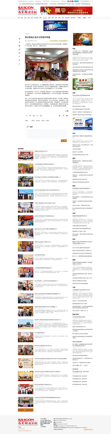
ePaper (75, 368)
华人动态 (45, 17)
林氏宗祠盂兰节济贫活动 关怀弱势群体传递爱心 (47, 177)
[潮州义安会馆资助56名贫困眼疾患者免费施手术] (25, 298)
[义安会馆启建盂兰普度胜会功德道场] (25, 168)
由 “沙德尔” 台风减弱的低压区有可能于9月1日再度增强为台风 (83, 343)
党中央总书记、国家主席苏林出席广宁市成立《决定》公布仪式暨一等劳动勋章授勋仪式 (51, 4)
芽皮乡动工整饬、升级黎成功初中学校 (81, 204)
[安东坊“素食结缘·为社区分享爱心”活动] (25, 207)
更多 (25, 410)
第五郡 (33, 120)
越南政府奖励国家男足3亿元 (80, 214)
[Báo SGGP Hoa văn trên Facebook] (68, 1)
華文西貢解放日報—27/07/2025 (80, 383)
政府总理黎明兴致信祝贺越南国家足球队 (82, 227)
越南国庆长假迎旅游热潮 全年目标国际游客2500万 (82, 336)
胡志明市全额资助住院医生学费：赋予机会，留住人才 (83, 273)
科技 (56, 17)
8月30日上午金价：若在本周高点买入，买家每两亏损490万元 (83, 144)
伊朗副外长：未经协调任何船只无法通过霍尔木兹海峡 (83, 174)
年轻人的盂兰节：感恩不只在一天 (80, 309)
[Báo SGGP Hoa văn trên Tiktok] (72, 1)
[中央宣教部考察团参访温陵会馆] (25, 272)
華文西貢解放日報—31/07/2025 (81, 370)
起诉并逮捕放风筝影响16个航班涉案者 (81, 108)
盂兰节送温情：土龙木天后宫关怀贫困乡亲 (46, 281)
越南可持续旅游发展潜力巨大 (79, 325)
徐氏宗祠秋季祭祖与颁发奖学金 (43, 384)
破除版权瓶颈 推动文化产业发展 (80, 302)
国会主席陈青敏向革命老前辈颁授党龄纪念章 (83, 66)
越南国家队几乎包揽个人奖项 (79, 230)
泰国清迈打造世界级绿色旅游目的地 (81, 181)
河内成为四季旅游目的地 (79, 315)
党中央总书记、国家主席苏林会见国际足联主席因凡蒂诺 (83, 233)
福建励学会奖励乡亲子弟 (41, 151)
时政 (22, 17)
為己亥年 (38, 120)
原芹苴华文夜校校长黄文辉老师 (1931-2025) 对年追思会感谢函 (51, 358)
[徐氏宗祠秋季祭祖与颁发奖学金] (25, 389)
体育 (53, 17)
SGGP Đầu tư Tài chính (55, 1)
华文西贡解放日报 (27, 10)
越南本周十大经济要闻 (78, 150)
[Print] (19, 53)
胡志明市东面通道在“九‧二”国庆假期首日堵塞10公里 (82, 358)
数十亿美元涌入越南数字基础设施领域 (81, 246)
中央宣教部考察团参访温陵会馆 (43, 268)
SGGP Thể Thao (46, 1)
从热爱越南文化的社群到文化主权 (81, 288)
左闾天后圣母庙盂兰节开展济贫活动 (44, 216)
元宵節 (42, 120)
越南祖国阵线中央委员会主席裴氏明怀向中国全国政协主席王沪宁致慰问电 (83, 69)
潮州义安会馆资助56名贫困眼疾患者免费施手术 (47, 293)
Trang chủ (19, 17)
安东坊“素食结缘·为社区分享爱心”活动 (45, 203)
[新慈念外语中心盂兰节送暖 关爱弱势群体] (25, 233)
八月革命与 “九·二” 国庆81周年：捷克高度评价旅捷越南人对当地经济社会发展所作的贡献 (83, 51)
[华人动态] (19, 63)
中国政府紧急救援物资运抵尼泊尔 (80, 171)
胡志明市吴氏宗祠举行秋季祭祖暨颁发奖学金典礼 (47, 397)
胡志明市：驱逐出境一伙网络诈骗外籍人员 (82, 110)
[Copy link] (19, 56)
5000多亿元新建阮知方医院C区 (80, 279)
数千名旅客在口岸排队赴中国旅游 (80, 332)
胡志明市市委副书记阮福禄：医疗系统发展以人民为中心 (82, 262)
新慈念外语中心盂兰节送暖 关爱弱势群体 (45, 229)
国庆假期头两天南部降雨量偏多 (80, 354)
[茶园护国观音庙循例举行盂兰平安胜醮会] (25, 311)
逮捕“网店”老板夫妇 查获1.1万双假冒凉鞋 (82, 113)
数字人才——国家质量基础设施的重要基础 (82, 255)
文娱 (63, 17)
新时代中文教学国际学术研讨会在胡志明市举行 (47, 190)
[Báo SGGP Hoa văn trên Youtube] (70, 1)
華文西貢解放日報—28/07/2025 (80, 380)
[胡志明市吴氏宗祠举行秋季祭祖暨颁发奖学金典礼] (25, 402)
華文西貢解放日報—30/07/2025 (80, 375)
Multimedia (77, 340)
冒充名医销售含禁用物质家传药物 (81, 94)
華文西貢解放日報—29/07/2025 (80, 377)
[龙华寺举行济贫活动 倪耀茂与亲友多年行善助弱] (25, 376)
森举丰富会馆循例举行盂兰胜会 (43, 345)
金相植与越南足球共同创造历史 (80, 224)
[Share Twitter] (19, 45)
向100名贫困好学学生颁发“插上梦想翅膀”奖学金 (83, 208)
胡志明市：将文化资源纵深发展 (80, 299)
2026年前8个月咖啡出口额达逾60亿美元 (82, 135)
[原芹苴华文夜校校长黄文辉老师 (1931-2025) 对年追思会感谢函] (25, 363)
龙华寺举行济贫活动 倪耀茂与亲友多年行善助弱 (47, 371)
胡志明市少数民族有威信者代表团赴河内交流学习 (47, 319)
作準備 (47, 120)
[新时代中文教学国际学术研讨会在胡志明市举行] (25, 194)
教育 (49, 17)
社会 (25, 17)
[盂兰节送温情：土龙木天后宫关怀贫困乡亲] (25, 285)
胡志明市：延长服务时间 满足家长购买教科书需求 (82, 200)
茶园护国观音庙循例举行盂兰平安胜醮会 (45, 306)
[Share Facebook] (19, 42)
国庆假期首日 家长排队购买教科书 (81, 187)
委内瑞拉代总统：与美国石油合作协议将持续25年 (82, 160)
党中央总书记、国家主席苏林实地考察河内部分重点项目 (83, 62)
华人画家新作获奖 (39, 332)
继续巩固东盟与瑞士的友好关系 (80, 178)
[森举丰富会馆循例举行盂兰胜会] (25, 350)
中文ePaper (63, 1)
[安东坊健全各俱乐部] (25, 259)
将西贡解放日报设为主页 (88, 429)
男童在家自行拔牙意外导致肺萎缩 (80, 282)
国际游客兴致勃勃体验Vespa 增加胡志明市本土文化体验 (83, 329)
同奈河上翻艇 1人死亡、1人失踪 (80, 364)
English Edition (38, 1)
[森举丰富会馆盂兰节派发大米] (25, 246)
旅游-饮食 (73, 17)
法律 (28, 17)
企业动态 (36, 17)
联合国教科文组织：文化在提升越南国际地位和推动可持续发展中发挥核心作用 (83, 306)
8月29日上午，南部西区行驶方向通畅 (81, 361)
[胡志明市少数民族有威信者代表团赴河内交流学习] (25, 324)
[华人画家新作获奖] (25, 337)
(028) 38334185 (21, 428)
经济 (32, 17)
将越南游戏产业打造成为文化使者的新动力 (82, 252)
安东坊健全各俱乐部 (40, 255)
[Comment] (19, 60)
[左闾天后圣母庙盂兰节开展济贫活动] (25, 220)
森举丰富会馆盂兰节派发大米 (42, 242)
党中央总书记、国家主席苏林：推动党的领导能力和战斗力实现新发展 (90, 4)
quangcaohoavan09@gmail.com (25, 430)
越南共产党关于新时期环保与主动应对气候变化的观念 (82, 241)
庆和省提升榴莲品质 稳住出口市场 (80, 153)
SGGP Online (31, 1)
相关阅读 (21, 149)
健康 (59, 17)
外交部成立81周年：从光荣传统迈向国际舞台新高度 (83, 73)
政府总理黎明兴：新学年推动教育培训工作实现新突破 (83, 196)
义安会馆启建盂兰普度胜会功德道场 (44, 164)
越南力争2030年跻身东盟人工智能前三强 (82, 249)
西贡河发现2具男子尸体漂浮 (79, 105)
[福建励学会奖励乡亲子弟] (25, 155)
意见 (89, 17)
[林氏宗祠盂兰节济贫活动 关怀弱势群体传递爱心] (25, 181)
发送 (65, 140)
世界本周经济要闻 (77, 148)
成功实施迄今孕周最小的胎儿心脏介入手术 (82, 277)
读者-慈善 (67, 17)
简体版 (79, 17)
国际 (41, 17)
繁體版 (84, 17)
